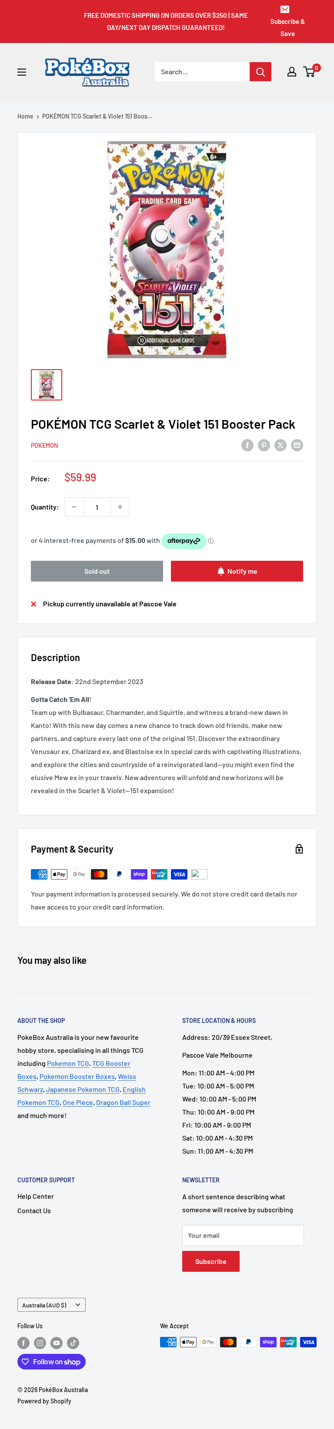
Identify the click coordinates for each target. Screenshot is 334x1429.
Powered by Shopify (44, 1401)
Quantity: (45, 507)
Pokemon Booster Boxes (77, 1076)
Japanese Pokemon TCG (83, 1089)
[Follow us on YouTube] (56, 1343)
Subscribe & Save (288, 27)
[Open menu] (21, 72)
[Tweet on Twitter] (280, 445)
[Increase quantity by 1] (120, 507)
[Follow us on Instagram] (40, 1343)
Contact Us (34, 1210)
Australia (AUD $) (44, 1305)
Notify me (242, 571)
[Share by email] (297, 445)
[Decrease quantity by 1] (74, 507)
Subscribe (211, 1261)
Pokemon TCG (68, 1063)
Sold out (97, 571)
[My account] (291, 71)
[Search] (260, 71)
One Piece (78, 1102)
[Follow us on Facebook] (23, 1343)
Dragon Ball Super (123, 1102)
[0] (309, 71)
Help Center (35, 1196)
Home (25, 116)
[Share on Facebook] (247, 445)
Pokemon (44, 445)
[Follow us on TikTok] (73, 1343)
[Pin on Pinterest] (264, 445)
